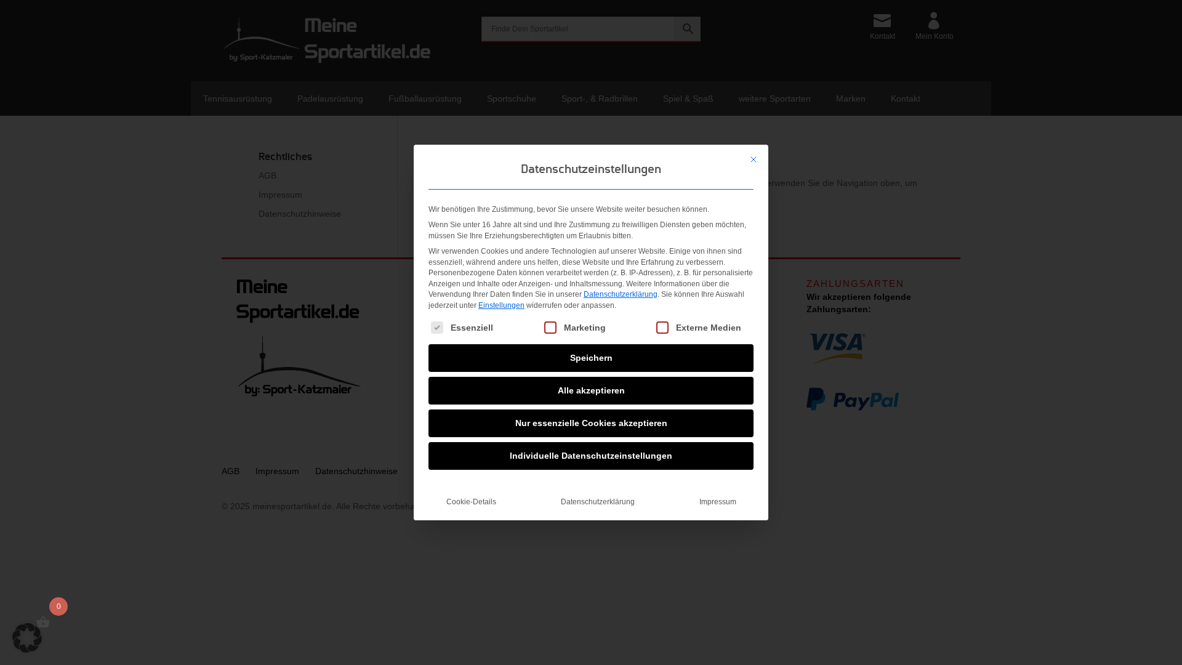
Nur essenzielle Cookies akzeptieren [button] (591, 423)
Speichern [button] (591, 358)
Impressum (717, 502)
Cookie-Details (471, 502)
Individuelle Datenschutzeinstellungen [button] (591, 456)
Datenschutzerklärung (620, 294)
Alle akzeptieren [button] (591, 390)
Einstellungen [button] (501, 305)
